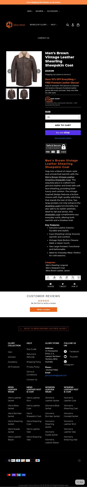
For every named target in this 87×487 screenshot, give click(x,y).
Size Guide (31, 349)
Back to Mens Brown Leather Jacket (45, 329)
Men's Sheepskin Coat (55, 268)
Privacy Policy (33, 367)
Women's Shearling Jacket (49, 424)
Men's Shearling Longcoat (57, 265)
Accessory (12, 362)
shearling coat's (53, 206)
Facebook (74, 352)
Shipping (48, 75)
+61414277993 (51, 370)
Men (10, 352)
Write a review (43, 309)
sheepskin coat (52, 215)
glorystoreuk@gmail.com (56, 375)
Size (48, 112)
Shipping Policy (34, 362)
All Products (13, 367)
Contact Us (32, 380)
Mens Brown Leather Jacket (58, 270)
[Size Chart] (52, 99)
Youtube (74, 357)
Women (12, 357)
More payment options (63, 138)
